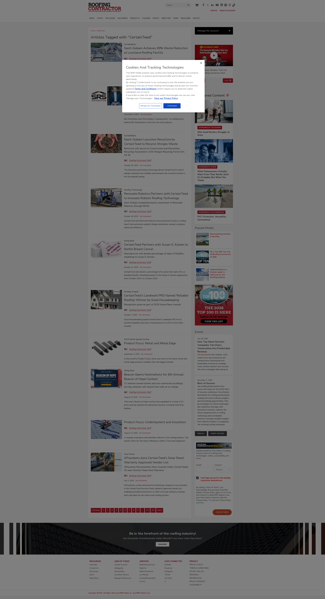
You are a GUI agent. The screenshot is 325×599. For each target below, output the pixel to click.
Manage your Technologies (151, 106)
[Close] (201, 63)
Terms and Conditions (145, 88)
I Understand (172, 106)
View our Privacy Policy (166, 98)
